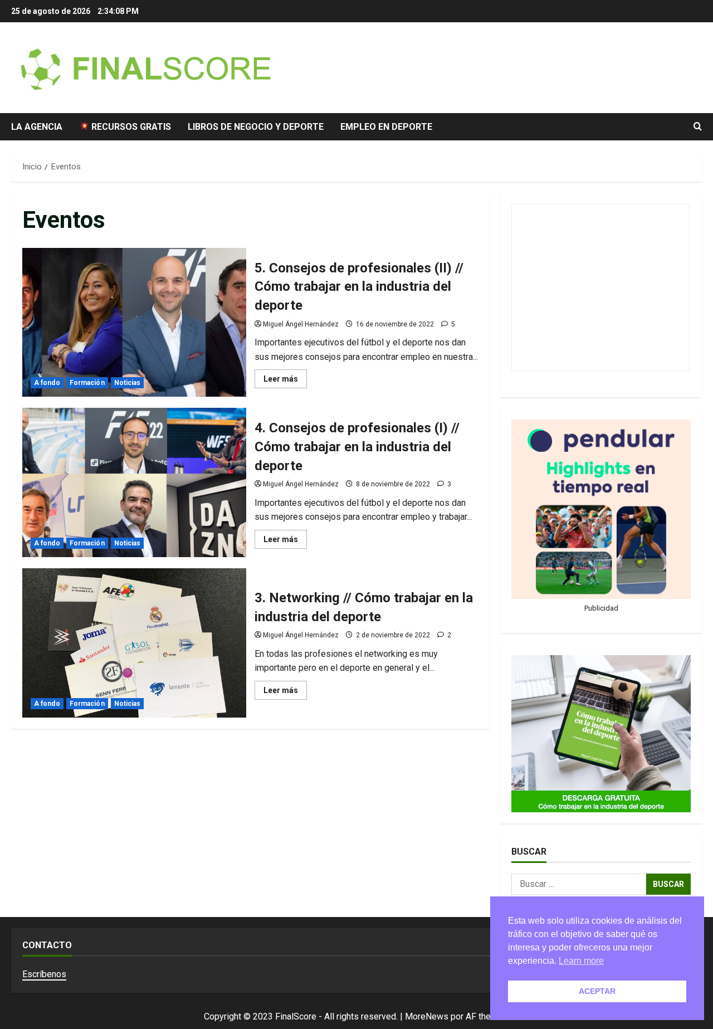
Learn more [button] (581, 960)
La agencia (36, 126)
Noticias (127, 383)
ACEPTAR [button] (597, 991)
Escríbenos (44, 974)
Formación (87, 383)
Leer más (285, 381)
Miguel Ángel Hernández (301, 324)
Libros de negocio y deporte (256, 126)
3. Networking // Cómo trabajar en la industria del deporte (134, 643)
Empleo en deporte (386, 126)
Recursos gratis (130, 126)
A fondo (47, 383)
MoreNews (426, 1016)
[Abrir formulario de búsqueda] (698, 126)
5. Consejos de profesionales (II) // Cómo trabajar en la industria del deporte (134, 322)
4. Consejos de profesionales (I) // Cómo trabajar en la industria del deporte (134, 482)
